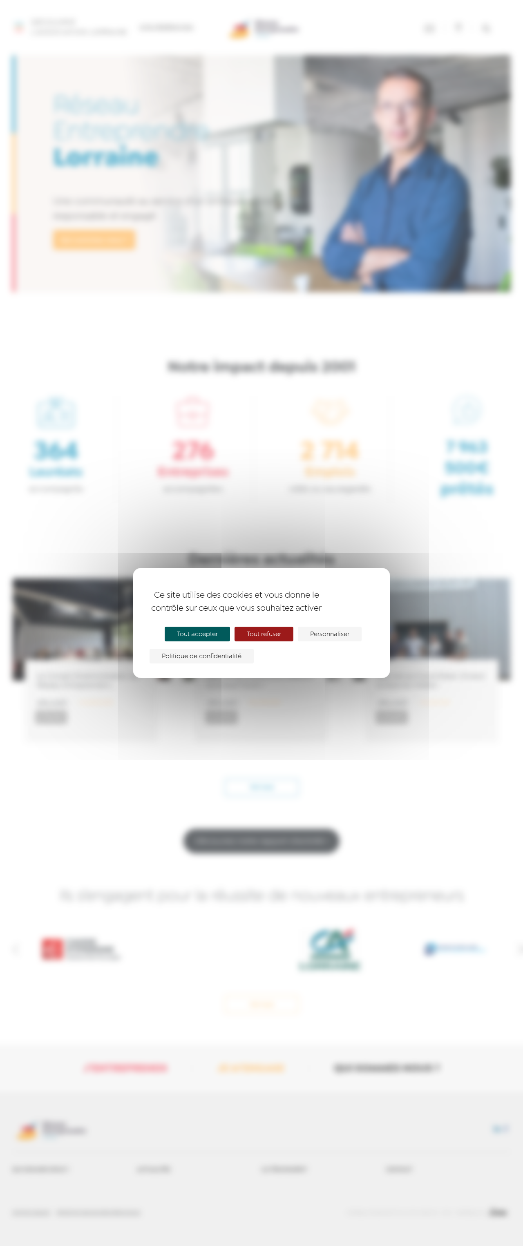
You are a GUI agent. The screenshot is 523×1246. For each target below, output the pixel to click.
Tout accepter (197, 634)
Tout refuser (264, 634)
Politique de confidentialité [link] (201, 656)
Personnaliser (329, 634)
